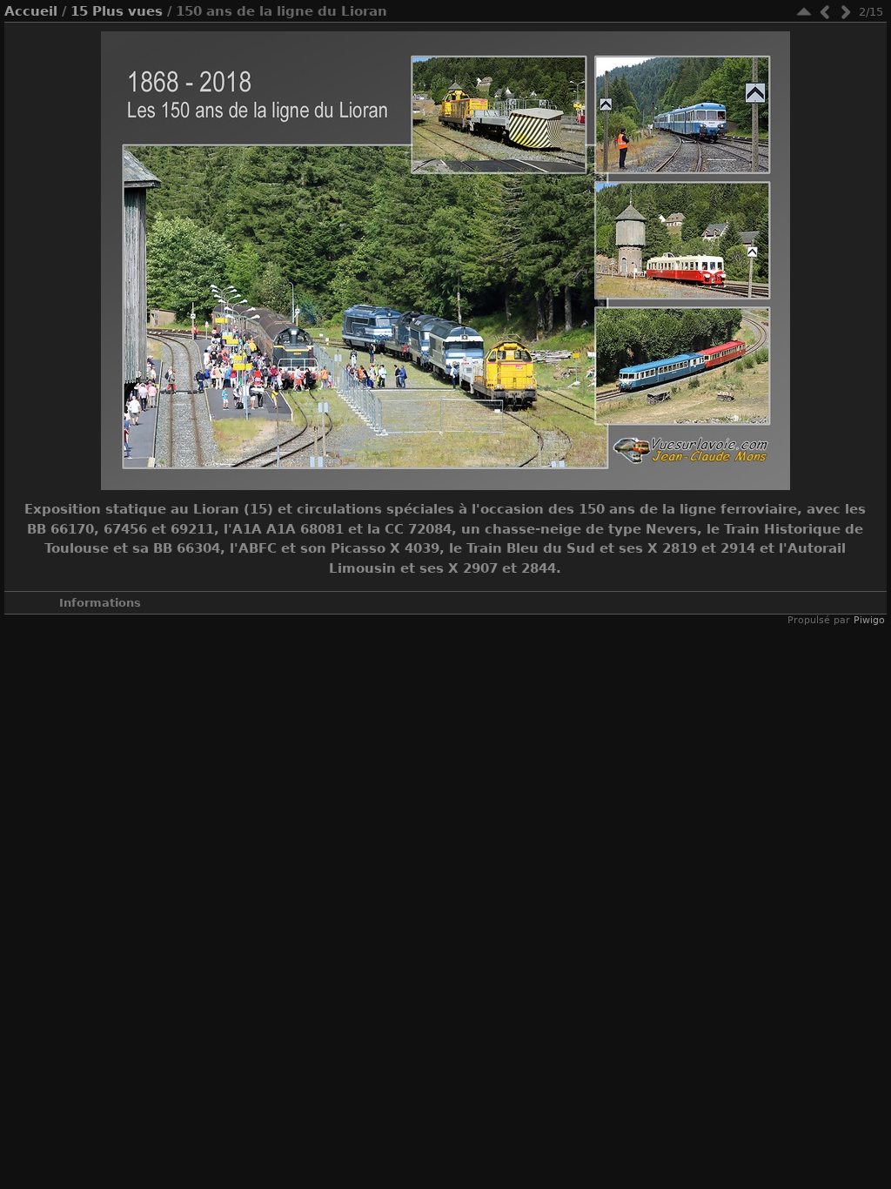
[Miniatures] (804, 12)
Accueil (30, 11)
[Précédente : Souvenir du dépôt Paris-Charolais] (824, 12)
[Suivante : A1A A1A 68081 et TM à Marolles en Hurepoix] (845, 12)
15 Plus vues (116, 11)
